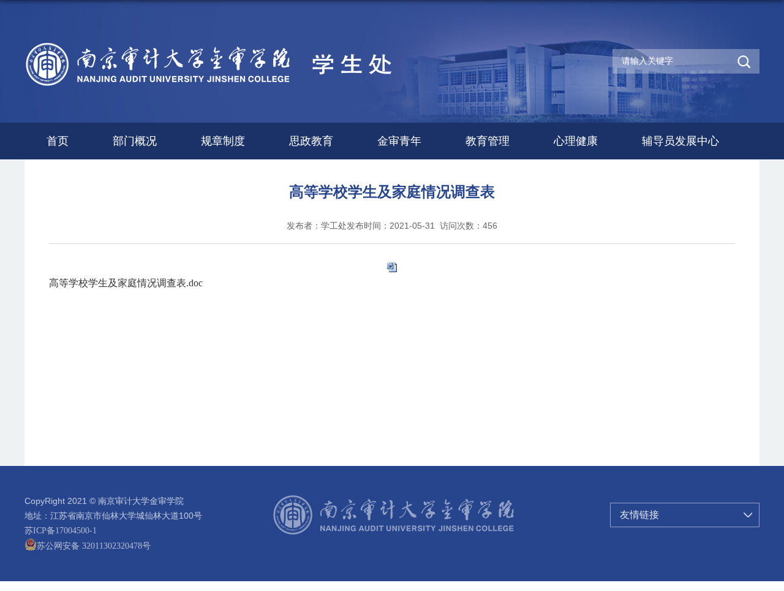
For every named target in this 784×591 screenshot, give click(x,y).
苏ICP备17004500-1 (60, 530)
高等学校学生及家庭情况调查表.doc (126, 283)
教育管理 (488, 141)
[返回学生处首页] (237, 44)
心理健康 (576, 141)
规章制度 (223, 141)
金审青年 (399, 141)
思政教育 (311, 141)
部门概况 (135, 141)
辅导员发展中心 (680, 141)
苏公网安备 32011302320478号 (94, 546)
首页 (58, 141)
